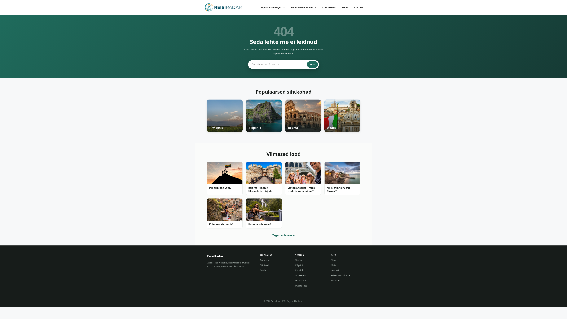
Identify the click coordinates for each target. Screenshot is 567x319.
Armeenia (265, 259)
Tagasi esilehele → (283, 235)
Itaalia (263, 270)
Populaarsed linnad (302, 7)
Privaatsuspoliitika (340, 275)
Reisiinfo (299, 270)
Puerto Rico (301, 285)
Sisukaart (335, 280)
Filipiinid (264, 265)
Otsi (312, 64)
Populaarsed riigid (271, 7)
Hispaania (300, 280)
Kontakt (358, 7)
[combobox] (277, 64)
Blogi (333, 259)
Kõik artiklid (329, 7)
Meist (345, 7)
